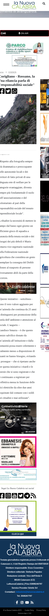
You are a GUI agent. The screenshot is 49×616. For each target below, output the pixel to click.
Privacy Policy (41, 610)
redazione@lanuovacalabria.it (30, 592)
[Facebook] (16, 603)
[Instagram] (21, 603)
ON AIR (24, 33)
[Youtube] (27, 603)
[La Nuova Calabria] (24, 5)
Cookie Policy (29, 610)
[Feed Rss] (32, 603)
